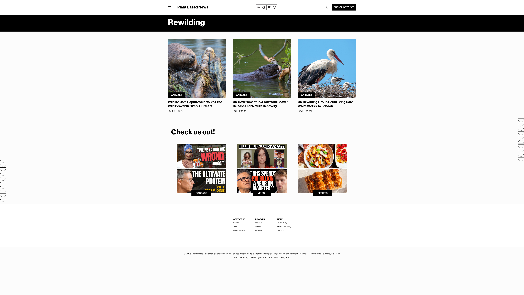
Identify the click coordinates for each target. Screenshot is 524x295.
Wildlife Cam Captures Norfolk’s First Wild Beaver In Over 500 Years (195, 104)
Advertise (258, 231)
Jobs (235, 227)
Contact (236, 223)
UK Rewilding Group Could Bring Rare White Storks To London (325, 104)
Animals (176, 95)
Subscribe (258, 227)
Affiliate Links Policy (284, 227)
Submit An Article (239, 231)
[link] (266, 7)
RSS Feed (280, 231)
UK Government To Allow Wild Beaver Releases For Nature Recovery (260, 104)
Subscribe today (344, 7)
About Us (258, 223)
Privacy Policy (282, 223)
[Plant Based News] (169, 7)
